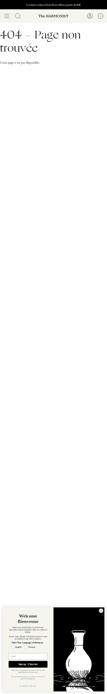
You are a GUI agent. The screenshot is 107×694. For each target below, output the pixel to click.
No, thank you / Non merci (28, 686)
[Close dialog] (101, 610)
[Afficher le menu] (7, 16)
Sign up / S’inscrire (28, 664)
